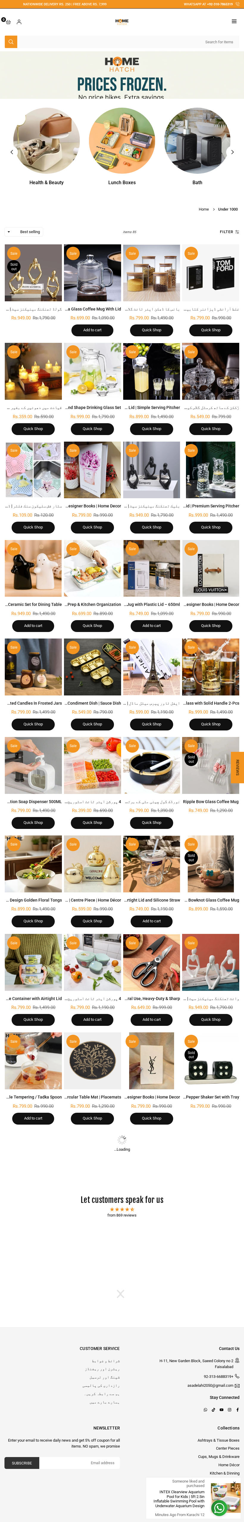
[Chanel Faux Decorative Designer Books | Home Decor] (92, 470)
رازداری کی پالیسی (101, 1385)
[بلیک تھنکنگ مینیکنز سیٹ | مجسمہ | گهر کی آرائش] (151, 470)
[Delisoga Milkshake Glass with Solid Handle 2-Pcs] (210, 667)
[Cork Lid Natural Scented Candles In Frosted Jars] (33, 667)
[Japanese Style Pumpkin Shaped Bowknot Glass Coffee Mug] (210, 863)
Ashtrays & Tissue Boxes (219, 1440)
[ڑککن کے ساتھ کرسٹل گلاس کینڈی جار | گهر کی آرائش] (210, 371)
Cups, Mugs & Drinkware (219, 1456)
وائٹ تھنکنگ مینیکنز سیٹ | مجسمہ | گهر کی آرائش (192, 998)
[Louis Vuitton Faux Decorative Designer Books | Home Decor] (210, 568)
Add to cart (92, 330)
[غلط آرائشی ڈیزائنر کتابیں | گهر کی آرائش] (210, 272)
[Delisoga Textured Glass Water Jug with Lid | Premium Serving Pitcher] (210, 470)
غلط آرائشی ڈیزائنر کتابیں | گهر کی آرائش (197, 309)
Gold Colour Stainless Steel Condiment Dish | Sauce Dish (68, 703)
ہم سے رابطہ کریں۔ (102, 1394)
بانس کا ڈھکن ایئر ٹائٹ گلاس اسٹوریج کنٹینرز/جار (131, 309)
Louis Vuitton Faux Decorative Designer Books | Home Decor (182, 604)
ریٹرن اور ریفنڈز (102, 1369)
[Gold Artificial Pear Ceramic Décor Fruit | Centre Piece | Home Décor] (92, 863)
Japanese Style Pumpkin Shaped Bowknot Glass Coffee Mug (182, 900)
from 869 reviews (122, 1215)
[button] (234, 22)
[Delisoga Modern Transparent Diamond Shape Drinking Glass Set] (92, 371)
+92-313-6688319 (218, 1376)
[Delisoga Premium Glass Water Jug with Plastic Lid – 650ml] (151, 568)
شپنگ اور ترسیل (105, 1377)
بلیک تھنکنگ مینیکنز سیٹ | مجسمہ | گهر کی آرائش (133, 506)
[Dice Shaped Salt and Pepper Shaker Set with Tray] (210, 1060)
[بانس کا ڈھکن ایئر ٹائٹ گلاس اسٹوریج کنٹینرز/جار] (151, 272)
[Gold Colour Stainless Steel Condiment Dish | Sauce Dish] (92, 667)
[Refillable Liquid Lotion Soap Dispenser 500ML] (33, 765)
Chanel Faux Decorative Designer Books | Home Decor (70, 506)
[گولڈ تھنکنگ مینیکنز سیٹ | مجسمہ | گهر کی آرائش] (33, 272)
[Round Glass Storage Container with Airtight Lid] (33, 962)
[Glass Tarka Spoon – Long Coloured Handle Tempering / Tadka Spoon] (33, 1060)
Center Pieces (228, 1448)
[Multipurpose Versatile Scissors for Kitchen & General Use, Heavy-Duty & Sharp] (151, 962)
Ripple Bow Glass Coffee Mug (211, 801)
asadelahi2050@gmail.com (210, 1386)
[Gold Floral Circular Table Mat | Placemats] (92, 1060)
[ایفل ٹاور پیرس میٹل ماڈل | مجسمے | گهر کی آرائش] (151, 667)
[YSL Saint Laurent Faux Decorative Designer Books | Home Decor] (151, 1060)
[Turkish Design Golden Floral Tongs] (33, 863)
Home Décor (229, 1465)
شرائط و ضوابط (106, 1361)
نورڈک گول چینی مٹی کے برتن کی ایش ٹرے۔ (140, 801)
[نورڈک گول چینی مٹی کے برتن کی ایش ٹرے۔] (151, 765)
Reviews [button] (237, 768)
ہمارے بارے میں (105, 1402)
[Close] (234, 1483)
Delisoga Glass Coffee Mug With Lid (87, 309)
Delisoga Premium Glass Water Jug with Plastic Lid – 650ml (123, 604)
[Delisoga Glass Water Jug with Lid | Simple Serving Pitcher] (151, 371)
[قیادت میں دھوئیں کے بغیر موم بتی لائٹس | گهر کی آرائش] (33, 371)
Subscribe (22, 1463)
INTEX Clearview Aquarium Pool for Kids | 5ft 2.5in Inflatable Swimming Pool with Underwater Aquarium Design (179, 1499)
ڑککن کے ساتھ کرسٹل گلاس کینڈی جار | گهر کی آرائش (191, 407)
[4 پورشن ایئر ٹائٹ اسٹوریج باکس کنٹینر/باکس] (92, 765)
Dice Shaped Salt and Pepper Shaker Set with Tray (192, 1097)
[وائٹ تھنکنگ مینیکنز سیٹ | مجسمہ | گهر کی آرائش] (210, 962)
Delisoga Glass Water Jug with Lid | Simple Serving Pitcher (125, 407)
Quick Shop (210, 330)
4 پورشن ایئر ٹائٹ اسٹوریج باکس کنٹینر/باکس (76, 801)
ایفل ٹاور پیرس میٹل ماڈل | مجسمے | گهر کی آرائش (133, 703)
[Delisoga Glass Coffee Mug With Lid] (92, 272)
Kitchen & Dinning (225, 1473)
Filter (226, 232)
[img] (122, 1209)
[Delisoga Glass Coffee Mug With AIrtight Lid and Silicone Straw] (151, 863)
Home (204, 209)
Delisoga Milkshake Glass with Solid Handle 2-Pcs (192, 703)
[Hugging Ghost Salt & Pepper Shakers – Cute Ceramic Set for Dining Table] (33, 568)
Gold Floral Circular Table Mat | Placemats (81, 1097)
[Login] (19, 22)
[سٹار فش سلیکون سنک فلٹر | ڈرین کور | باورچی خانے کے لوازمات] (33, 470)
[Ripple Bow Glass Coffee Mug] (210, 765)
